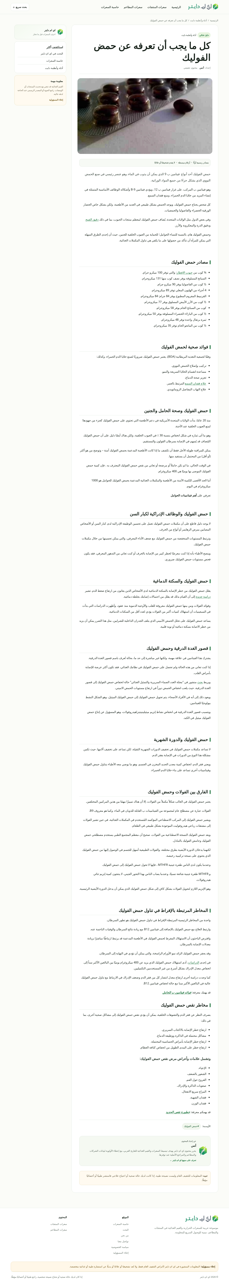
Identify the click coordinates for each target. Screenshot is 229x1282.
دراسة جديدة (203, 596)
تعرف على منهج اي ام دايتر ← (183, 1160)
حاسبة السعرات (110, 7)
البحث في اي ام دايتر (52, 53)
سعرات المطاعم (133, 7)
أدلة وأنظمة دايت (198, 20)
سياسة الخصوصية (119, 1247)
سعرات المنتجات (157, 7)
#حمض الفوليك (191, 1126)
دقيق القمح (92, 219)
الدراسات (193, 962)
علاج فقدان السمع (195, 383)
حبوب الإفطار (185, 272)
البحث (125, 1229)
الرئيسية (176, 7)
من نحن (124, 1235)
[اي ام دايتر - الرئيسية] (203, 7)
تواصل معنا (123, 1241)
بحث (200, 682)
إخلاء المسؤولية (56, 99)
